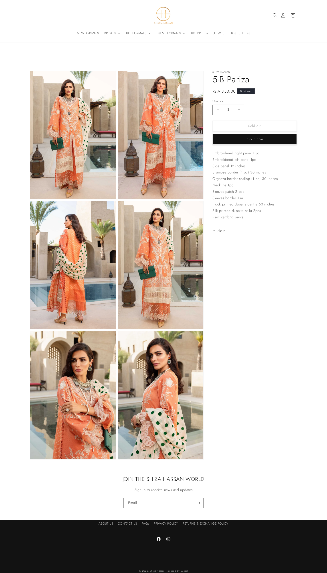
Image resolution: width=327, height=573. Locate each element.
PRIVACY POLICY (166, 523)
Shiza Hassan (157, 571)
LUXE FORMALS (135, 33)
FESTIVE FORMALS (168, 33)
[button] (275, 15)
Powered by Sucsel (177, 571)
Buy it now (254, 139)
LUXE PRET (197, 33)
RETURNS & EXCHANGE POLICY (205, 523)
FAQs (145, 523)
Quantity (217, 101)
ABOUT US (106, 523)
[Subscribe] (198, 503)
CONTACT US (127, 523)
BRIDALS (110, 33)
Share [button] (221, 230)
